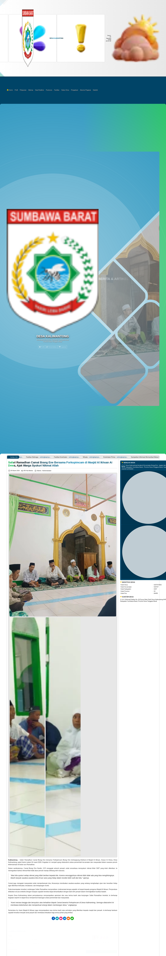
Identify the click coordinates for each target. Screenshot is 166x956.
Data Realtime (39, 90)
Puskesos (49, 90)
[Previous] (11, 736)
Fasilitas (56, 90)
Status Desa (65, 90)
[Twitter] (57, 918)
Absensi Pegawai (85, 90)
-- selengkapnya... (22, 457)
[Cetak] (68, 918)
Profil (16, 90)
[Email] (61, 918)
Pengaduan (74, 90)
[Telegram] (64, 918)
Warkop (30, 90)
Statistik (95, 90)
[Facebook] (53, 918)
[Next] (113, 736)
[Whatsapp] (72, 918)
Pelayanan (23, 90)
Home (11, 90)
